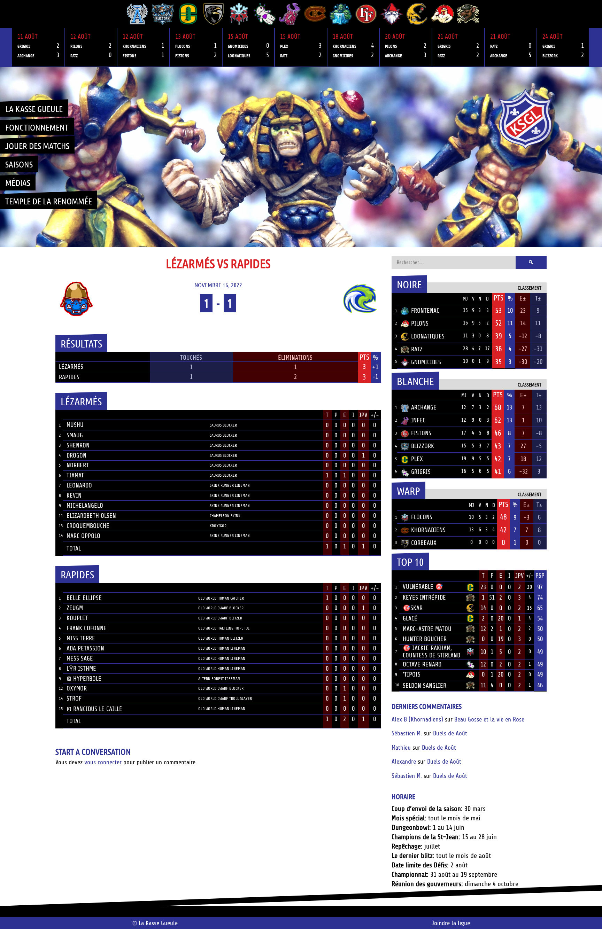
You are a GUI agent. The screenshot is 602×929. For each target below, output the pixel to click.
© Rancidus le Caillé (94, 708)
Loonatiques (428, 336)
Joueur (76, 415)
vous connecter (103, 762)
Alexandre (404, 761)
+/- (374, 415)
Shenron (78, 445)
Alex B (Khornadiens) (417, 719)
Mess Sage (80, 658)
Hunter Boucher (425, 638)
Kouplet (77, 618)
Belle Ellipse (84, 597)
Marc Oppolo (83, 535)
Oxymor (77, 688)
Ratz (417, 349)
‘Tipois (411, 674)
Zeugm (75, 607)
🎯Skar (413, 607)
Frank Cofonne (87, 628)
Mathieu (401, 747)
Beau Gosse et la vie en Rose (489, 719)
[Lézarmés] (112, 298)
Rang (395, 575)
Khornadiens (428, 529)
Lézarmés (71, 366)
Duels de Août (450, 733)
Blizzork (422, 446)
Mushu (75, 424)
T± (538, 298)
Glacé (410, 618)
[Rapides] (323, 298)
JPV (363, 415)
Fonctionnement (37, 127)
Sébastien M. (407, 733)
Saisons (19, 164)
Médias (17, 182)
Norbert (78, 465)
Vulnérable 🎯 (423, 586)
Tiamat (75, 475)
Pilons (420, 323)
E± (522, 298)
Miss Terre (81, 638)
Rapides (69, 377)
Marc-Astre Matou (427, 628)
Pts (498, 298)
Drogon (76, 455)
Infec (418, 420)
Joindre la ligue (451, 923)
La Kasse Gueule (34, 108)
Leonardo (79, 485)
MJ (465, 299)
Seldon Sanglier (424, 685)
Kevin (74, 495)
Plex (417, 458)
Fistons (421, 433)
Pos (394, 298)
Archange (424, 407)
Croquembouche (88, 525)
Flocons (421, 517)
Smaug (75, 435)
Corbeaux (424, 542)
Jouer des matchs (37, 145)
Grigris (421, 471)
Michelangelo (85, 505)
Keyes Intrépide (424, 597)
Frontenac (425, 310)
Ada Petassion (85, 648)
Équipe (410, 298)
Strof (74, 698)
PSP (540, 575)
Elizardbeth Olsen (91, 515)
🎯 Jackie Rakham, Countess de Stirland (431, 652)
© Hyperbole (84, 678)
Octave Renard (422, 664)
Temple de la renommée (48, 201)
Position (217, 415)
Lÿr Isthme (81, 668)
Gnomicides (426, 362)
